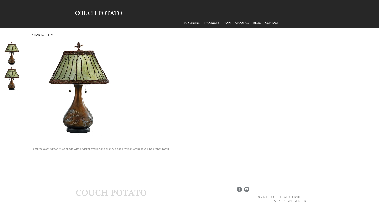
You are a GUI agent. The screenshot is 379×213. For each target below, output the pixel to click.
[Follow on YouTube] (246, 189)
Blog (257, 23)
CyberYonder (296, 201)
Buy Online (192, 23)
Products (212, 23)
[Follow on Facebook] (239, 189)
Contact (272, 23)
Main (227, 23)
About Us (242, 23)
